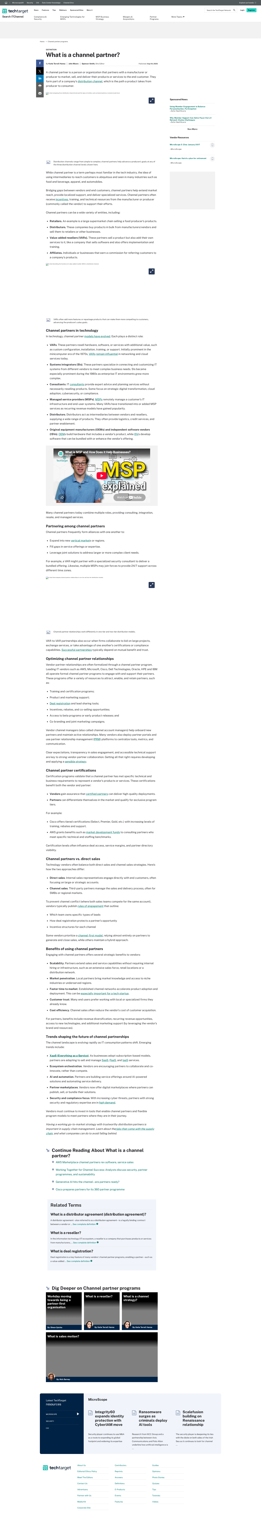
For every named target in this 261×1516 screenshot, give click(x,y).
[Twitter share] (40, 71)
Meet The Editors (85, 1477)
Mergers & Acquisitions (128, 18)
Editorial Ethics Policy (87, 1471)
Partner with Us (84, 1495)
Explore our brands (246, 3)
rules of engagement (90, 906)
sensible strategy (75, 761)
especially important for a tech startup (105, 993)
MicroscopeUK (18, 3)
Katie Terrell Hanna (56, 64)
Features (45, 10)
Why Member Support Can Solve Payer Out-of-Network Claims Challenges (191, 119)
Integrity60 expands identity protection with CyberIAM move (109, 1418)
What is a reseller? (65, 1233)
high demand (107, 1102)
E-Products (120, 1489)
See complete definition (84, 1224)
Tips (54, 10)
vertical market (80, 540)
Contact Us (82, 1483)
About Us (81, 1465)
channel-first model (90, 935)
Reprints (119, 1471)
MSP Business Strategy (102, 18)
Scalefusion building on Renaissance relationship (194, 1418)
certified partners (97, 793)
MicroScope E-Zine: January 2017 (185, 145)
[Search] (234, 10)
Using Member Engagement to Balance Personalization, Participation (187, 108)
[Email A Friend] (40, 93)
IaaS (125, 1060)
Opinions (156, 1471)
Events (118, 1495)
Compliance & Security (40, 18)
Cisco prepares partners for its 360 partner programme (90, 1189)
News (36, 10)
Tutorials (156, 1495)
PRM (97, 739)
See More (192, 129)
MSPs (98, 399)
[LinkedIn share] (40, 78)
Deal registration (60, 703)
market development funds (103, 832)
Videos (155, 1502)
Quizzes (155, 1483)
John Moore (74, 64)
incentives (62, 199)
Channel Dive (68, 3)
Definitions (120, 1483)
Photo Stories (158, 1477)
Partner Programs (154, 18)
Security (30, 3)
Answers (119, 1477)
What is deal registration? (71, 1251)
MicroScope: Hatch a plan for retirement (188, 158)
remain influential (107, 354)
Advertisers (82, 1489)
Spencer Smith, (88, 64)
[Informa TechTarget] (6, 3)
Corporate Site (83, 1508)
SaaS (105, 1060)
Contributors (120, 1465)
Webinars (63, 10)
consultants (77, 384)
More (89, 10)
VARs (92, 354)
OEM (62, 434)
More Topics (176, 17)
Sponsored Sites (76, 10)
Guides (155, 1465)
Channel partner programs (58, 41)
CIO (37, 3)
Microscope (51, 1414)
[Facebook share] (40, 63)
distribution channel (90, 81)
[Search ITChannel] (15, 7)
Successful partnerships (76, 649)
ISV (136, 434)
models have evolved (97, 336)
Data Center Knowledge (51, 3)
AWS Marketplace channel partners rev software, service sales (95, 1162)
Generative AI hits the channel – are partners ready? (87, 1181)
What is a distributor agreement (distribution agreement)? (98, 1214)
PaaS (113, 1060)
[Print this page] (40, 86)
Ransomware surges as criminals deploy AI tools (153, 1418)
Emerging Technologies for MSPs (72, 18)
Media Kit (81, 1502)
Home (42, 41)
